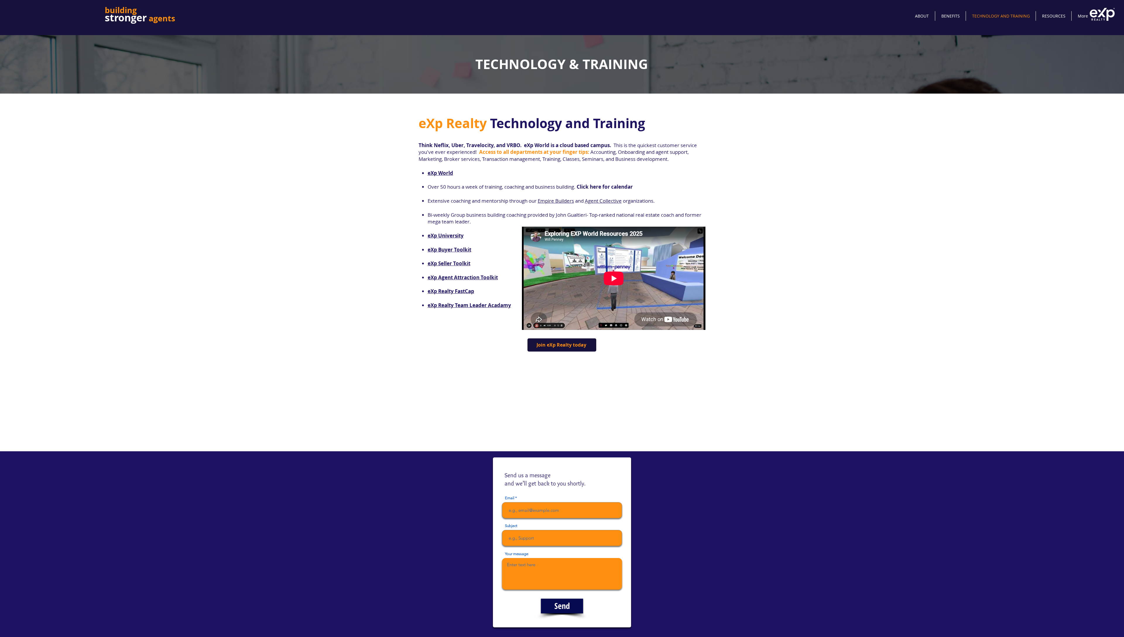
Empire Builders (556, 200)
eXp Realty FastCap (451, 291)
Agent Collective (603, 200)
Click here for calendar (605, 186)
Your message (516, 554)
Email (509, 498)
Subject (511, 526)
